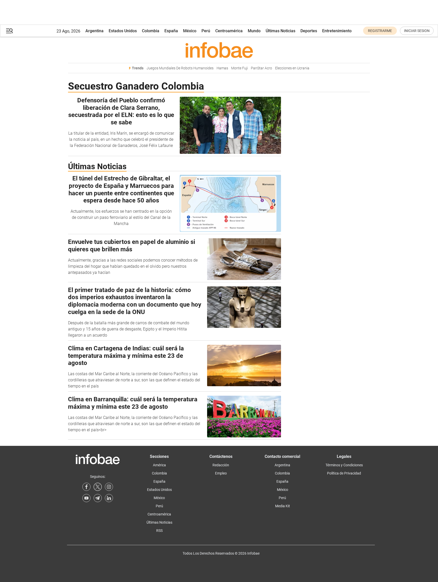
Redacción (220, 465)
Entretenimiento (337, 30)
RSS (159, 531)
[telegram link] (98, 498)
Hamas (222, 68)
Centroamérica (229, 30)
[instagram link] (109, 487)
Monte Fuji (239, 68)
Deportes (308, 30)
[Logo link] (219, 50)
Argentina (94, 30)
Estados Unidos (123, 30)
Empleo (221, 473)
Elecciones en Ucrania (292, 68)
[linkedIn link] (109, 498)
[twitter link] (98, 487)
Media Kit (282, 506)
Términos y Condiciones (344, 465)
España (171, 30)
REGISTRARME (380, 31)
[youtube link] (86, 498)
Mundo (254, 30)
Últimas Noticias (280, 30)
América (159, 465)
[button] (9, 30)
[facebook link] (86, 487)
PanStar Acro (261, 68)
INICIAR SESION (417, 31)
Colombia (150, 30)
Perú (205, 30)
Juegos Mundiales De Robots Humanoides (180, 68)
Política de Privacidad (344, 473)
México (189, 30)
